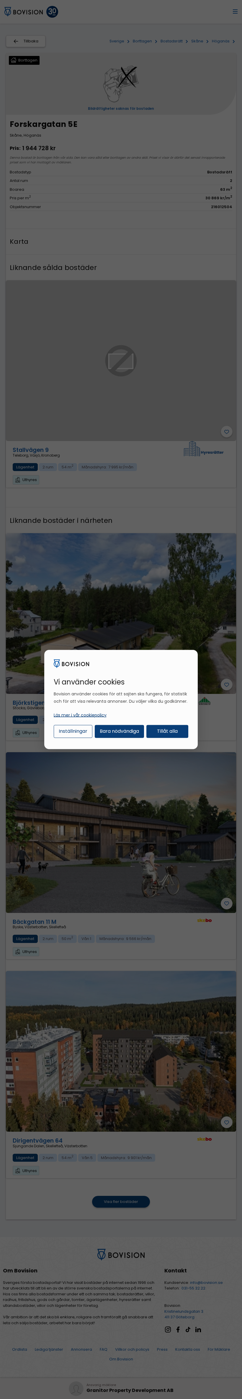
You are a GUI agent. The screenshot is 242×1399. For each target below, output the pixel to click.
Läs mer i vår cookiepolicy (80, 715)
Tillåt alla (167, 730)
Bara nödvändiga (119, 730)
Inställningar (73, 730)
